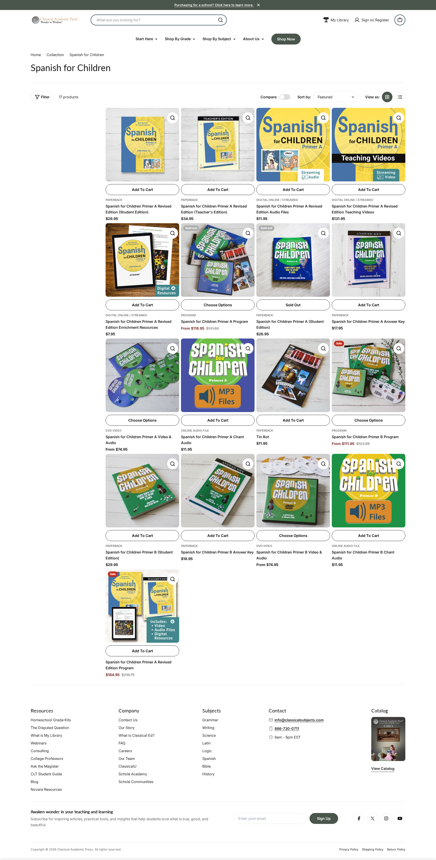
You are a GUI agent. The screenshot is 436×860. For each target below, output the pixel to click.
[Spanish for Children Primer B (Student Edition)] (142, 490)
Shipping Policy (372, 849)
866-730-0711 (287, 728)
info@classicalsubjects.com (299, 720)
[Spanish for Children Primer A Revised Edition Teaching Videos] (368, 144)
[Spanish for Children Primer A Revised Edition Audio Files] (293, 144)
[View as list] (399, 96)
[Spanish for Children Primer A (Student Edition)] (293, 260)
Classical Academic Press (75, 849)
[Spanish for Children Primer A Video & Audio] (142, 375)
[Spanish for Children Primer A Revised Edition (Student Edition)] (142, 144)
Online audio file (195, 430)
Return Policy (396, 849)
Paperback (114, 200)
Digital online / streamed (277, 200)
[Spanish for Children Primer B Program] (368, 375)
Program (188, 315)
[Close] (258, 5)
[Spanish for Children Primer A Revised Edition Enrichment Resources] (142, 260)
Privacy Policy (348, 849)
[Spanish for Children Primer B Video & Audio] (293, 490)
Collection (55, 54)
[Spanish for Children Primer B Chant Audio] (368, 490)
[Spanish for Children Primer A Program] (218, 260)
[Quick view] (172, 117)
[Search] (220, 20)
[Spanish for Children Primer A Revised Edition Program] (142, 606)
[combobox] (159, 20)
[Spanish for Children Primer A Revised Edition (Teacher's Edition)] (218, 144)
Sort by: (304, 97)
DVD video (113, 430)
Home (36, 54)
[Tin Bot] (293, 375)
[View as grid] (387, 96)
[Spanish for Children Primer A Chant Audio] (218, 375)
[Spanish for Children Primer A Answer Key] (368, 260)
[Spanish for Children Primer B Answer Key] (218, 490)
